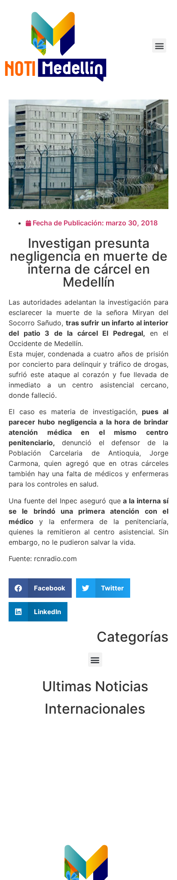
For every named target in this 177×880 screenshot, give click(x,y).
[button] (159, 45)
